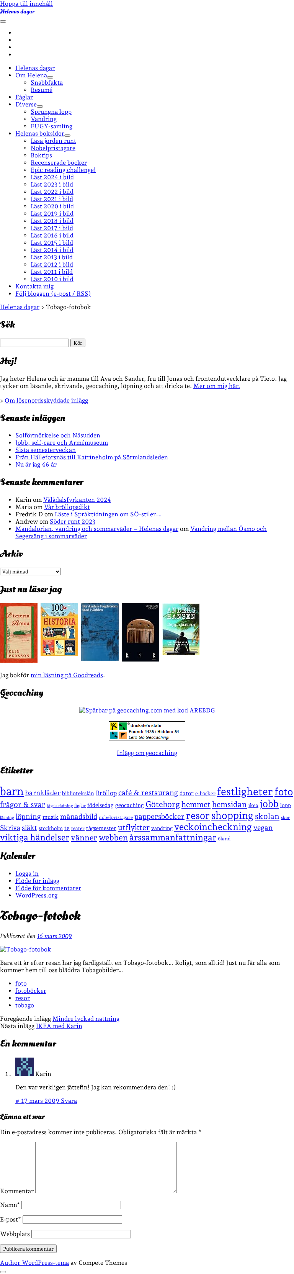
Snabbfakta (47, 82)
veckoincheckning (213, 826)
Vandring (44, 119)
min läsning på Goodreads (67, 675)
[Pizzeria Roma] (19, 660)
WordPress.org (36, 895)
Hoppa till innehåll (26, 3)
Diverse (26, 104)
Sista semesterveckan (45, 450)
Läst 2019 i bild (52, 213)
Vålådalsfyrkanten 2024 (77, 499)
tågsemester (101, 828)
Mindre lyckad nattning (85, 1018)
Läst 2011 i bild (52, 271)
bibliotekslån (78, 793)
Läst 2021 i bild (52, 199)
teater (78, 828)
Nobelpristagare (53, 148)
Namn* (10, 1204)
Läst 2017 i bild (52, 228)
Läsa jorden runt (53, 140)
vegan (263, 827)
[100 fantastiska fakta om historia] (59, 654)
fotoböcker (30, 990)
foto (283, 791)
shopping (232, 815)
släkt (29, 828)
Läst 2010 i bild (52, 279)
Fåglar (24, 97)
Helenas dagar (17, 11)
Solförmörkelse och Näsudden (57, 435)
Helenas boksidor (39, 133)
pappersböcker (159, 816)
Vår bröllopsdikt (67, 507)
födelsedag (100, 805)
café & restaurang (148, 792)
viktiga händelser (34, 837)
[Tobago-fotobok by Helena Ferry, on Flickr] (25, 949)
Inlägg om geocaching (147, 753)
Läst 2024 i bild (52, 177)
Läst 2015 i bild (52, 242)
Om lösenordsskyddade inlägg (46, 400)
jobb (269, 803)
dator (187, 793)
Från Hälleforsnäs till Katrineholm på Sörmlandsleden (91, 457)
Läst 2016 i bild (52, 235)
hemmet (196, 804)
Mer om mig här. (216, 386)
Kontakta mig (34, 286)
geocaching (129, 805)
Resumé (41, 89)
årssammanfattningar (172, 837)
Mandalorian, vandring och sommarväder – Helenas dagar (96, 528)
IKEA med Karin (59, 1026)
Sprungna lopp (51, 111)
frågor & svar (22, 804)
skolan (267, 816)
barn (12, 791)
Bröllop (106, 793)
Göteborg (162, 804)
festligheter (245, 791)
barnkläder (42, 793)
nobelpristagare (116, 817)
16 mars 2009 (54, 936)
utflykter (134, 827)
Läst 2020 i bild (52, 206)
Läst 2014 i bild (52, 250)
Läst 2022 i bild (52, 191)
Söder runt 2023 (72, 521)
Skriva (10, 828)
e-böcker (205, 793)
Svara (69, 1100)
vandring (162, 828)
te (67, 828)
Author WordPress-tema (34, 1262)
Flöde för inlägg (37, 880)
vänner (84, 837)
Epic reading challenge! (63, 170)
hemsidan (229, 804)
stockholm (51, 828)
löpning (28, 816)
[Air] (140, 659)
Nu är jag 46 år (36, 464)
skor (285, 817)
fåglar (80, 805)
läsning (7, 817)
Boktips (41, 155)
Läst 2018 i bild (52, 220)
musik (50, 817)
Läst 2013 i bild (52, 257)
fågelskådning (60, 805)
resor (198, 815)
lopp (285, 805)
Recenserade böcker (59, 162)
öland (224, 839)
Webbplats (15, 1234)
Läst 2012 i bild (52, 264)
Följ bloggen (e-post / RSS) (53, 293)
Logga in (27, 873)
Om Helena (31, 75)
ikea (253, 805)
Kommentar (17, 1191)
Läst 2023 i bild (52, 184)
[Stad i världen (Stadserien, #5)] (100, 659)
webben (113, 837)
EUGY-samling (51, 126)
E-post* (10, 1219)
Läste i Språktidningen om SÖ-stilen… (108, 514)
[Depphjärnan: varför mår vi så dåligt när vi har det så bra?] (181, 653)
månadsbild (78, 816)
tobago (24, 1005)
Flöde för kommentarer (48, 888)
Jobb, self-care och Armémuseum (61, 442)
